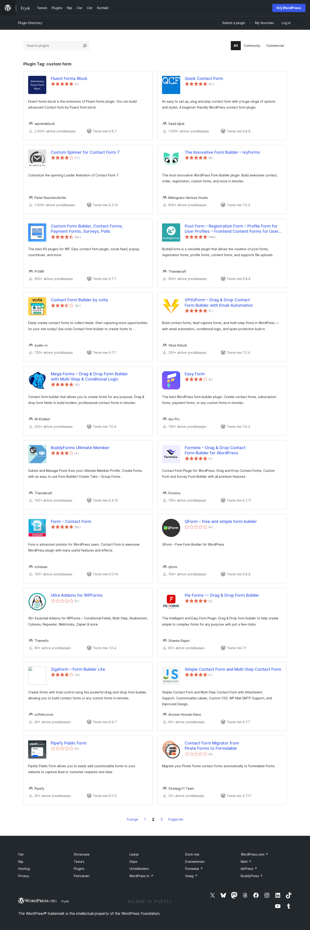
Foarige (132, 819)
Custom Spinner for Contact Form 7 (85, 152)
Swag (191, 876)
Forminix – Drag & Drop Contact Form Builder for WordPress (215, 450)
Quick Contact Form (204, 78)
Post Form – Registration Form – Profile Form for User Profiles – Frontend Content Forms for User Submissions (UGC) (231, 229)
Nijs (20, 861)
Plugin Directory (30, 23)
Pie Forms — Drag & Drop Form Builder (222, 595)
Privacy (23, 876)
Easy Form (195, 373)
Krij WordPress (289, 8)
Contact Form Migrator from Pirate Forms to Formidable (212, 746)
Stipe (133, 861)
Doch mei (192, 854)
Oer (21, 854)
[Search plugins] (84, 45)
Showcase (81, 854)
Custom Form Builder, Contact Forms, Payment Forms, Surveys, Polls (87, 229)
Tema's (79, 861)
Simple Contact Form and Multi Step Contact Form (233, 669)
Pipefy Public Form (68, 743)
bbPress (249, 869)
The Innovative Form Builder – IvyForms (222, 152)
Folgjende (175, 819)
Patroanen (81, 876)
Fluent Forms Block (69, 78)
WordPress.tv (141, 876)
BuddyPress (252, 876)
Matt (246, 861)
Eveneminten (195, 861)
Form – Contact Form (71, 521)
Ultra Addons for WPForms (77, 595)
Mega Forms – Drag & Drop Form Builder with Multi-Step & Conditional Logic (89, 376)
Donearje (194, 869)
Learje (134, 854)
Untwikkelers (139, 869)
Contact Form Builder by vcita (79, 299)
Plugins (79, 869)
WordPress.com (254, 854)
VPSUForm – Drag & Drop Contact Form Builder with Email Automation (219, 302)
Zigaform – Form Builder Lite (78, 669)
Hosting (24, 869)
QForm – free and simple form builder (221, 521)
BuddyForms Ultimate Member (80, 447)
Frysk (65, 901)
